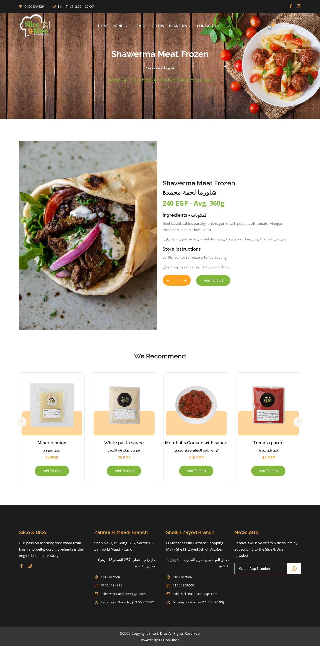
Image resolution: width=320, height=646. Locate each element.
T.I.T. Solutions (168, 640)
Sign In (288, 25)
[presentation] (22, 422)
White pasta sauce (124, 442)
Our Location (110, 577)
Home (103, 25)
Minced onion (51, 442)
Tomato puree (268, 442)
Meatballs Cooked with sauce (196, 442)
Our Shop (140, 80)
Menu (119, 25)
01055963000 (183, 585)
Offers (158, 25)
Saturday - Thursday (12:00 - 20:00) (127, 602)
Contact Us (208, 25)
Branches (178, 25)
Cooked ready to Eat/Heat (186, 80)
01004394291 (35, 6)
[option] (88, 235)
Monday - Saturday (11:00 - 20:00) (198, 602)
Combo (140, 25)
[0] (269, 28)
